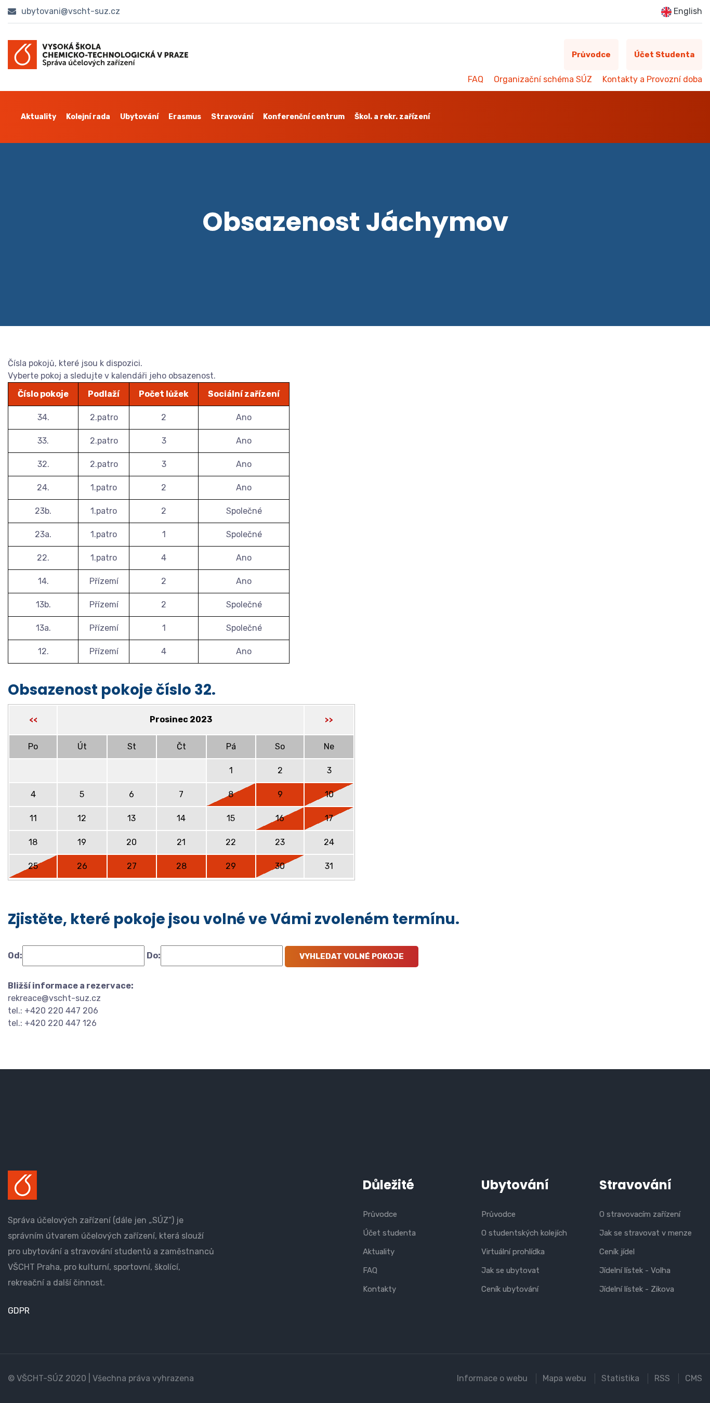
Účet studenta (664, 54)
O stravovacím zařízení (639, 1214)
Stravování (232, 116)
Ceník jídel (617, 1251)
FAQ (475, 79)
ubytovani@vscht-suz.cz (69, 11)
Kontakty (379, 1289)
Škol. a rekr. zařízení (392, 116)
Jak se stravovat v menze (645, 1233)
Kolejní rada (88, 116)
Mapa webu (564, 1378)
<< (33, 720)
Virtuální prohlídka (513, 1251)
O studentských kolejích (524, 1233)
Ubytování (139, 116)
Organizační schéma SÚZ (543, 79)
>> (329, 720)
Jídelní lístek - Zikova (636, 1289)
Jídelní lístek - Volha (634, 1270)
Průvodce (591, 54)
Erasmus (184, 116)
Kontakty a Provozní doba (652, 79)
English (687, 11)
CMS (693, 1378)
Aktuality (38, 116)
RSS (662, 1378)
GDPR (19, 1311)
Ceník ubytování (509, 1289)
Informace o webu (492, 1378)
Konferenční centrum (304, 116)
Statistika (620, 1378)
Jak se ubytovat (510, 1270)
